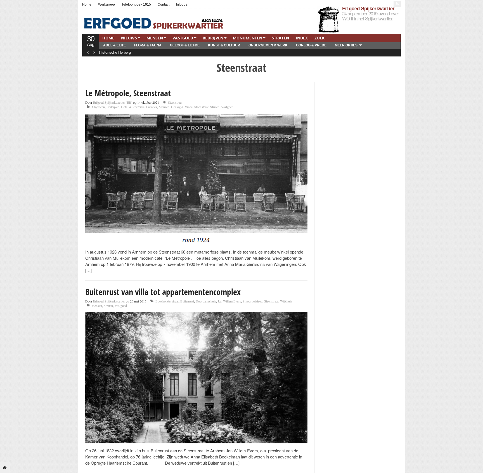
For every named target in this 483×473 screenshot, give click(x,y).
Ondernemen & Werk (268, 45)
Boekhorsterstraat (167, 301)
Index (302, 38)
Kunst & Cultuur (224, 45)
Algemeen (98, 107)
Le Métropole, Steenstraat (128, 93)
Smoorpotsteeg (252, 301)
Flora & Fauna (148, 45)
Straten (280, 38)
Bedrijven (213, 38)
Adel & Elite (114, 45)
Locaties (151, 107)
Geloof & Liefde (185, 45)
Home (86, 4)
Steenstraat (175, 102)
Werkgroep (106, 4)
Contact (163, 4)
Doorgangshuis (206, 301)
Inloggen (183, 4)
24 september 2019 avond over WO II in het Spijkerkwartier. (370, 16)
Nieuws (129, 38)
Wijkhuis (286, 301)
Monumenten (247, 38)
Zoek (319, 38)
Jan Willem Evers (229, 301)
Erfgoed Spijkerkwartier (368, 8)
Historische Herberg (115, 52)
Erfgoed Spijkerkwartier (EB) (112, 102)
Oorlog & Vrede (311, 45)
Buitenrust (187, 301)
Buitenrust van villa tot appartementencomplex (163, 291)
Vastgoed (182, 38)
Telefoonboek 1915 (136, 4)
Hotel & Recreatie (133, 107)
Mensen (154, 38)
